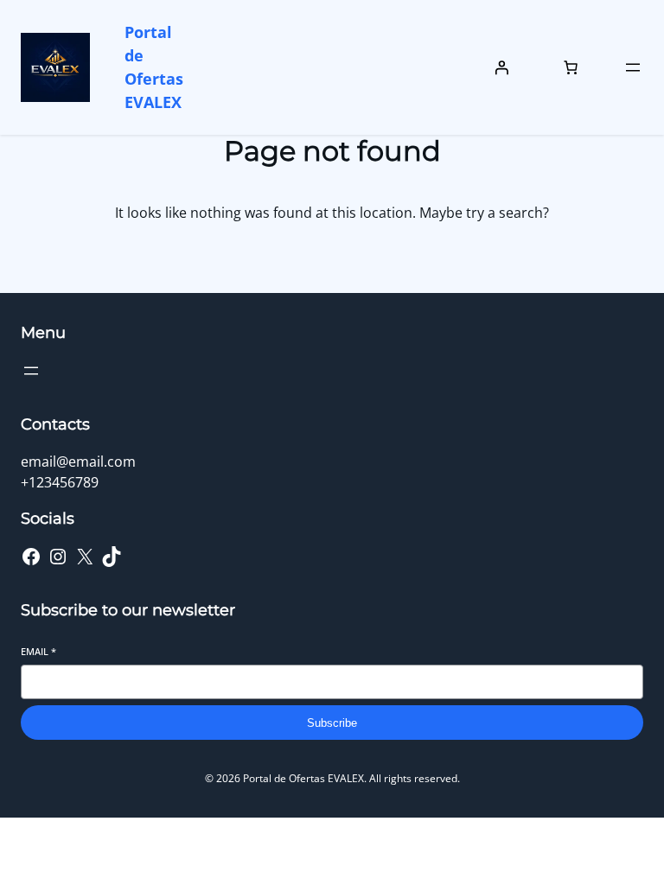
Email (38, 651)
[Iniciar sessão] (501, 67)
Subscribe (332, 722)
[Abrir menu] (632, 67)
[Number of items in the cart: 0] (570, 67)
